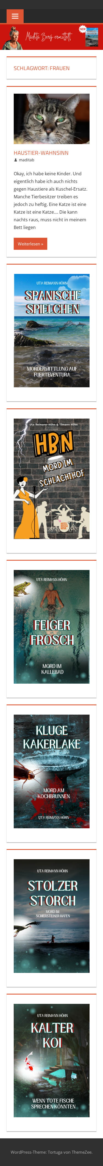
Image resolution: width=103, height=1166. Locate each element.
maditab (26, 159)
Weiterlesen (29, 244)
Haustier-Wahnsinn (41, 152)
